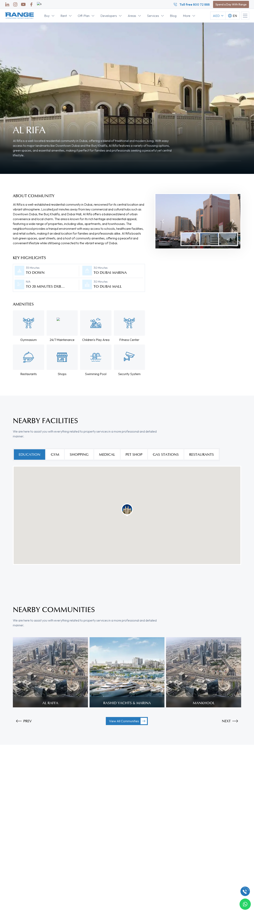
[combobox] (232, 15)
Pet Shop (133, 454)
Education (29, 454)
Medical (107, 454)
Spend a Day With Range (231, 4)
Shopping (79, 454)
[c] (245, 891)
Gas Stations (166, 454)
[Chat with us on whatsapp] (245, 904)
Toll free (195, 4)
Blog (173, 16)
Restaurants (201, 454)
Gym (55, 454)
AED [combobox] (216, 16)
